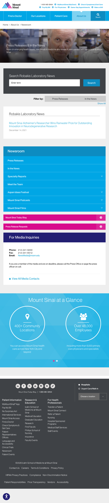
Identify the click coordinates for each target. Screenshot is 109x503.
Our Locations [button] (38, 16)
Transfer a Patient (55, 407)
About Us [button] (81, 16)
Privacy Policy (57, 468)
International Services (11, 415)
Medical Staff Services (57, 427)
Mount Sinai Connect (57, 410)
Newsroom (26, 25)
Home (5, 25)
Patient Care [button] (61, 16)
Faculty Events (31, 440)
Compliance (35, 475)
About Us (15, 25)
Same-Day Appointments (80, 7)
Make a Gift (98, 7)
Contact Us (14, 468)
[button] (98, 16)
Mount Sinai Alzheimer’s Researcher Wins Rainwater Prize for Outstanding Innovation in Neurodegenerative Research (50, 125)
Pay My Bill (46, 7)
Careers (25, 468)
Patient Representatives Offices (9, 435)
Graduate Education (33, 419)
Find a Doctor (8, 422)
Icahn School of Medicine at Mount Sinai (33, 410)
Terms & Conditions (40, 468)
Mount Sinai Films (17, 208)
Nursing (51, 417)
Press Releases (15, 160)
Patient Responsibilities (15, 482)
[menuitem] (54, 160)
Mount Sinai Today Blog (16, 217)
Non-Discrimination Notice (55, 475)
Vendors (51, 482)
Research (29, 423)
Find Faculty (30, 427)
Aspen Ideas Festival (18, 192)
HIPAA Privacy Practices (17, 475)
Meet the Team (15, 184)
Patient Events (8, 454)
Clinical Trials (7, 447)
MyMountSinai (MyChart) (66, 5)
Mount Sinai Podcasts (19, 200)
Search (92, 83)
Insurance (29, 436)
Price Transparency (36, 482)
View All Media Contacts (25, 278)
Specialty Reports (17, 176)
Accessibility (63, 482)
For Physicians (60, 7)
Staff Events (53, 431)
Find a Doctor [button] (15, 16)
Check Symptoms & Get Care (92, 5)
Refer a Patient (54, 414)
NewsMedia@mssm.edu (29, 255)
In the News (13, 168)
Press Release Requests (16, 226)
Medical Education (33, 416)
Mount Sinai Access (11, 418)
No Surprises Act (9, 411)
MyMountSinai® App (11, 404)
